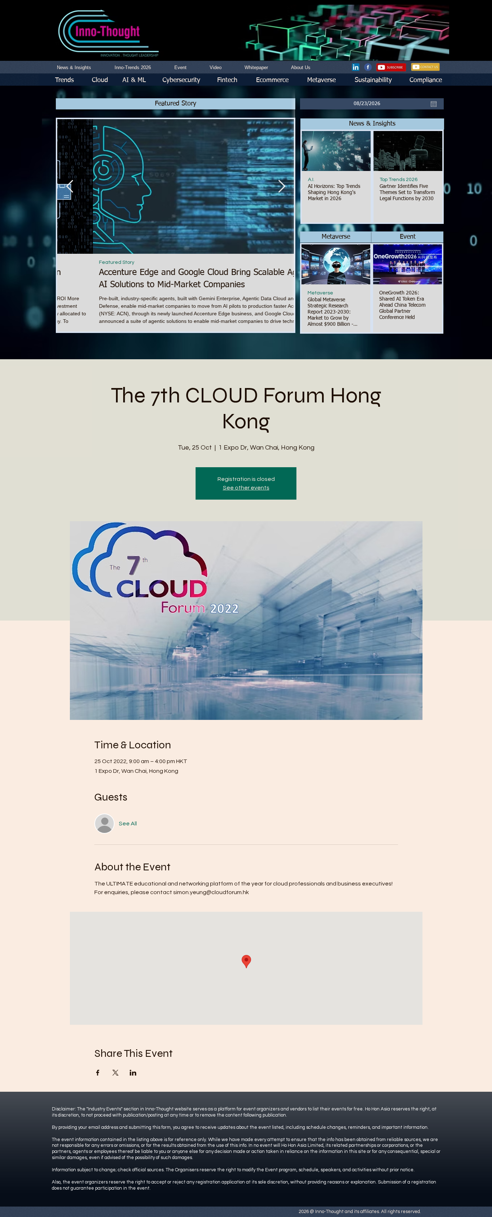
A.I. (311, 179)
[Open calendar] (434, 104)
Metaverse (320, 293)
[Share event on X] (115, 1073)
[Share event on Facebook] (97, 1073)
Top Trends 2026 (398, 179)
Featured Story (81, 262)
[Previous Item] (69, 186)
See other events (246, 488)
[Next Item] (282, 186)
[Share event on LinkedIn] (133, 1073)
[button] (372, 124)
